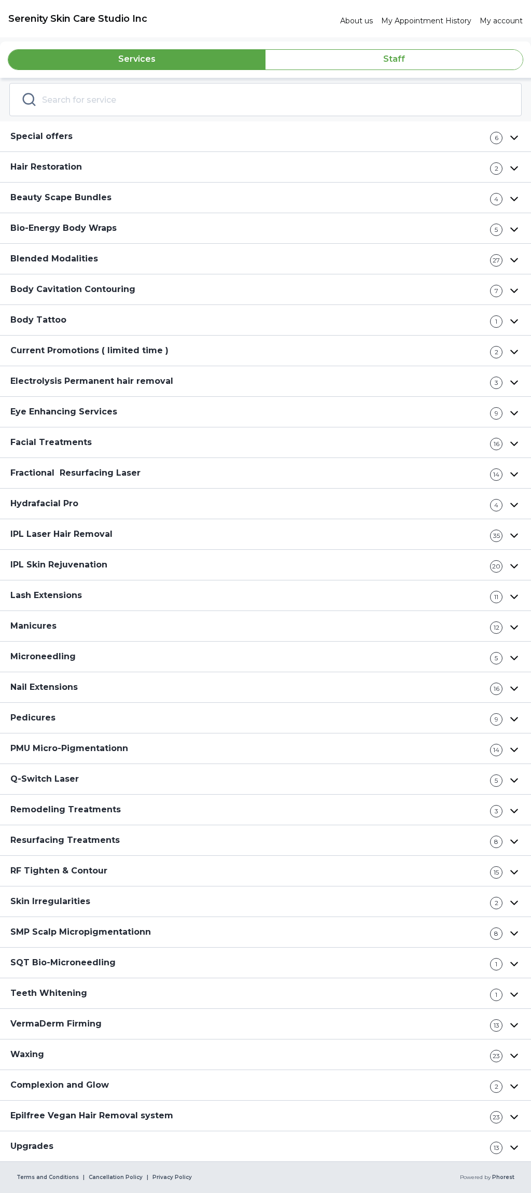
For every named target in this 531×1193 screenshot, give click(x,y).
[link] (170, 18)
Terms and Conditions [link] (48, 1177)
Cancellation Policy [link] (116, 1177)
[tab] (137, 60)
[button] (265, 136)
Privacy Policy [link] (172, 1177)
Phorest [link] (503, 1177)
